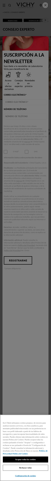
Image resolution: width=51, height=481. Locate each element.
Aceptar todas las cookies (25, 459)
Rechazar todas (25, 468)
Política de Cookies (20, 454)
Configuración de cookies (25, 476)
